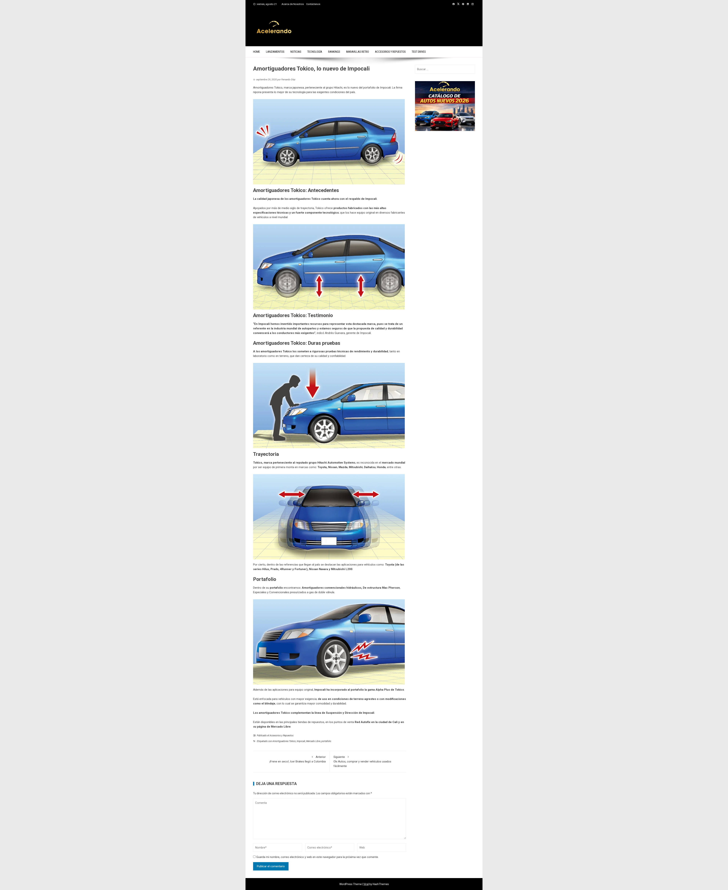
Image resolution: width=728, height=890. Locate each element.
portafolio (276, 587)
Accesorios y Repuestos (390, 51)
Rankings (334, 51)
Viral (366, 884)
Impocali (371, 199)
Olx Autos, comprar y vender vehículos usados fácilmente (362, 761)
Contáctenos (313, 4)
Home (256, 51)
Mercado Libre (313, 741)
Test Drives (419, 51)
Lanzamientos (275, 51)
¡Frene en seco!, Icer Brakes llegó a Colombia (298, 759)
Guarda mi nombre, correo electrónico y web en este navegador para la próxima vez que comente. (317, 857)
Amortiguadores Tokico (284, 741)
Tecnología (314, 51)
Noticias (295, 51)
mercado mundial (393, 462)
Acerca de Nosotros (293, 4)
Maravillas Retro (357, 51)
